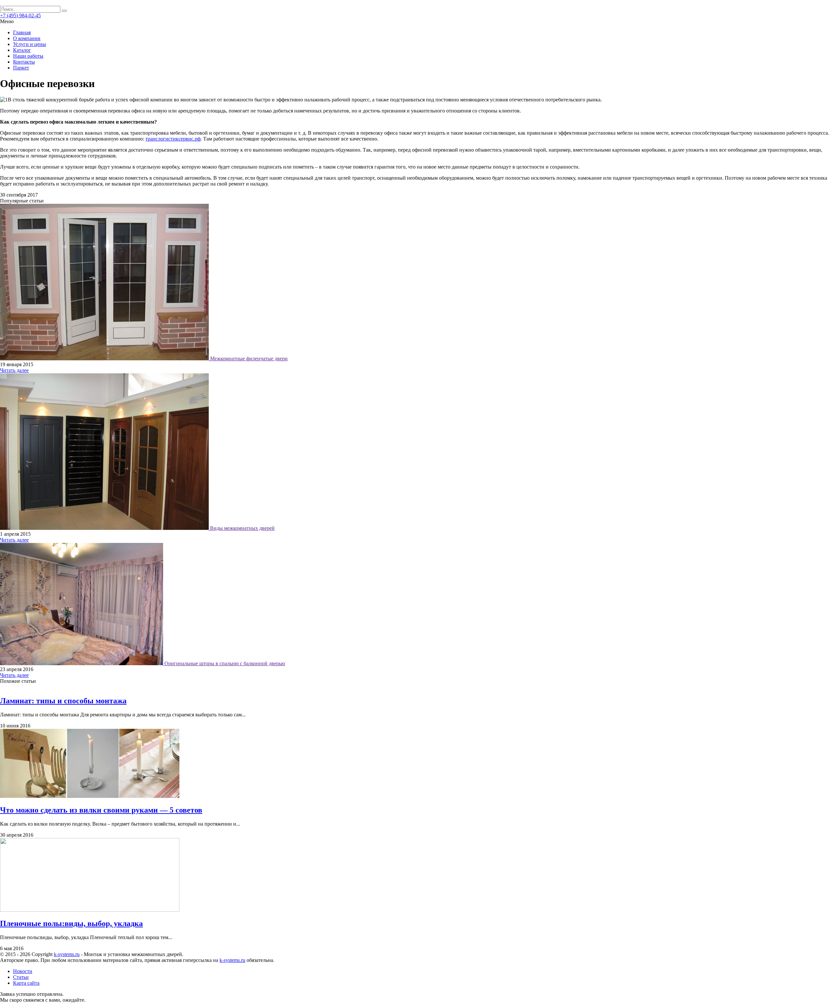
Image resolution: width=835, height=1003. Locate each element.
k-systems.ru (67, 954)
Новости (22, 971)
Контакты (24, 62)
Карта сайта (26, 983)
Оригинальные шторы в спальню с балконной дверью (224, 663)
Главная (22, 32)
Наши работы (28, 56)
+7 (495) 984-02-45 (20, 15)
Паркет (21, 67)
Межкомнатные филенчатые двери (249, 358)
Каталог (22, 50)
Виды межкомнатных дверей (242, 528)
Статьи (21, 977)
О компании (26, 38)
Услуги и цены (29, 44)
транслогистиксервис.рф (173, 139)
